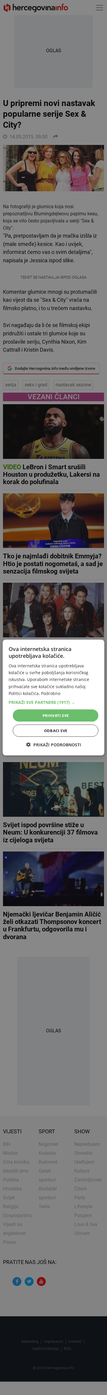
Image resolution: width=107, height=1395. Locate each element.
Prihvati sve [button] (56, 715)
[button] (53, 702)
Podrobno (50, 693)
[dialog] (53, 697)
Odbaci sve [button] (55, 730)
